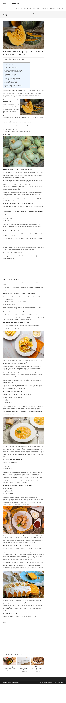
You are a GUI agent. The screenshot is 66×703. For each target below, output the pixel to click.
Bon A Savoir (22, 59)
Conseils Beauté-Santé (11, 3)
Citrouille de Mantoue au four (11, 82)
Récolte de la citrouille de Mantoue (12, 75)
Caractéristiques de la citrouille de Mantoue (13, 68)
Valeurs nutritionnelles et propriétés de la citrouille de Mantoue (17, 73)
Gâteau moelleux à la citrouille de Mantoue (13, 85)
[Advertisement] (23, 269)
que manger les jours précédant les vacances (10, 667)
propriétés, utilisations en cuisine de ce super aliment (37, 668)
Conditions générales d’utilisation (46, 682)
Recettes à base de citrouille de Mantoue (12, 79)
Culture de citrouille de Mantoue (11, 74)
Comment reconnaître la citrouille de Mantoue (14, 71)
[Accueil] (33, 14)
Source (4, 622)
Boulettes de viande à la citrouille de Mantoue (14, 84)
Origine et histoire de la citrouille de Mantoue (13, 70)
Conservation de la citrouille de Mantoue (12, 78)
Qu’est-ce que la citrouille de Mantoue (12, 67)
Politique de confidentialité (58, 682)
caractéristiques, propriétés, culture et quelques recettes (52, 14)
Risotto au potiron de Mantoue (11, 81)
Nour (6, 59)
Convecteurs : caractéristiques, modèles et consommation (24, 669)
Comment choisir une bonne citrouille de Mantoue (14, 77)
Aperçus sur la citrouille (9, 86)
